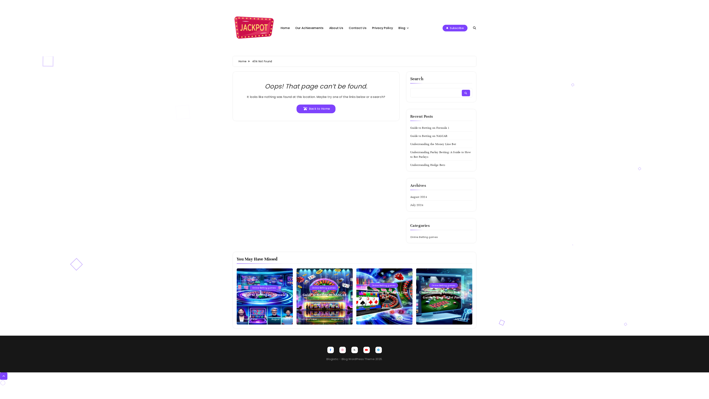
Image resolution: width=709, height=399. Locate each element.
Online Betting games (424, 237)
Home (285, 28)
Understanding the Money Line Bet (433, 144)
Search (417, 78)
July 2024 (416, 205)
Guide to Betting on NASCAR (429, 136)
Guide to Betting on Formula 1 (429, 128)
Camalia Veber (248, 319)
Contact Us (358, 28)
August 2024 (418, 197)
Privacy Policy (382, 28)
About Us (336, 28)
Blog (401, 28)
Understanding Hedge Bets (427, 165)
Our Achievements (309, 28)
